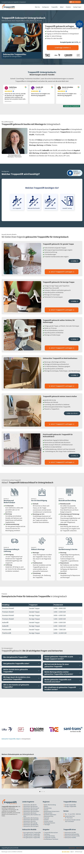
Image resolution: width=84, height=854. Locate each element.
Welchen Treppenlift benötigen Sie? (42, 187)
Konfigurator (45, 7)
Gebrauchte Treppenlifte (9, 739)
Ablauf (61, 7)
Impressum (79, 848)
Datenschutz (72, 848)
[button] (81, 94)
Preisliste (68, 7)
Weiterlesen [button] (34, 101)
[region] (42, 617)
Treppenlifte (54, 7)
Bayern (19, 739)
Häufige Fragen (77, 7)
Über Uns (37, 7)
